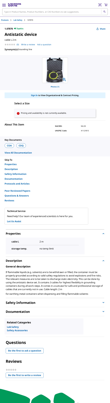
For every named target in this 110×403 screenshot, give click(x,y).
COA (9, 145)
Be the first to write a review (26, 376)
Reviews (9, 200)
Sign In (34, 95)
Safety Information (15, 174)
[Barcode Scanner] (100, 5)
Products (5, 20)
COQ (21, 145)
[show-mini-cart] (106, 5)
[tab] (7, 20)
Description (11, 169)
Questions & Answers (17, 195)
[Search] (104, 11)
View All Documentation (18, 152)
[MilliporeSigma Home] (14, 5)
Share (102, 28)
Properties (11, 164)
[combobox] (55, 12)
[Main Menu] (4, 5)
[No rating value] (11, 44)
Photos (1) (55, 86)
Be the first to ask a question (24, 350)
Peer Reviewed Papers (17, 190)
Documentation (13, 178)
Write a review (28, 44)
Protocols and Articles (17, 183)
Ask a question (44, 44)
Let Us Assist (14, 221)
